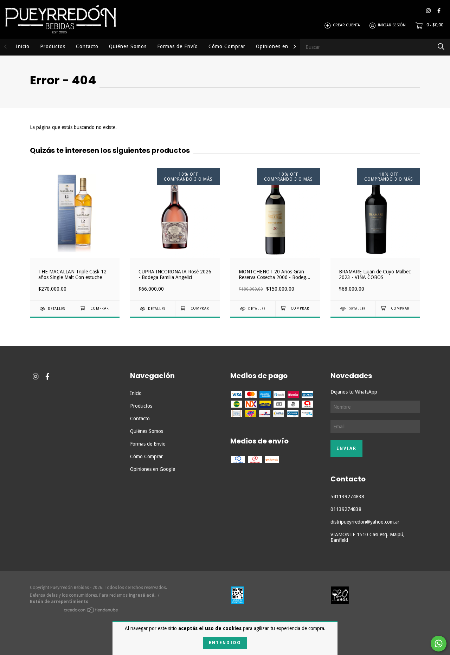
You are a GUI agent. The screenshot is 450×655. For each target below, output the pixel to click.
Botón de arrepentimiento (59, 601)
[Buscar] (441, 46)
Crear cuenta (346, 25)
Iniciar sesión (392, 25)
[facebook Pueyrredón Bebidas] (439, 10)
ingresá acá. (142, 595)
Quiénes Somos (128, 46)
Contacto (87, 46)
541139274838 (347, 496)
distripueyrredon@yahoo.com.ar (364, 522)
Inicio (23, 46)
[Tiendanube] (91, 611)
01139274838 (345, 509)
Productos (52, 46)
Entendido (225, 642)
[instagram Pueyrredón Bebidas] (428, 10)
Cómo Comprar (226, 46)
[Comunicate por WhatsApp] (438, 643)
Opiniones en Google (282, 46)
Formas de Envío (177, 46)
